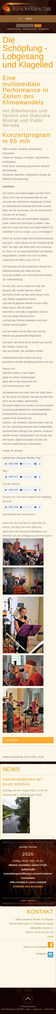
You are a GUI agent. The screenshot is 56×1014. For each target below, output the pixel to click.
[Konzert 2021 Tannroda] (23, 565)
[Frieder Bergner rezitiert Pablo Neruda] (23, 685)
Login (28, 1009)
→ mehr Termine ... (28, 900)
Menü (29, 18)
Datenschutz (50, 1009)
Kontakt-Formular (14, 29)
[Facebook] (50, 947)
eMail (50, 936)
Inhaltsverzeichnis (30, 29)
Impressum (37, 1009)
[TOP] (28, 1000)
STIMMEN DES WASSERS (28, 886)
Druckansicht (43, 29)
